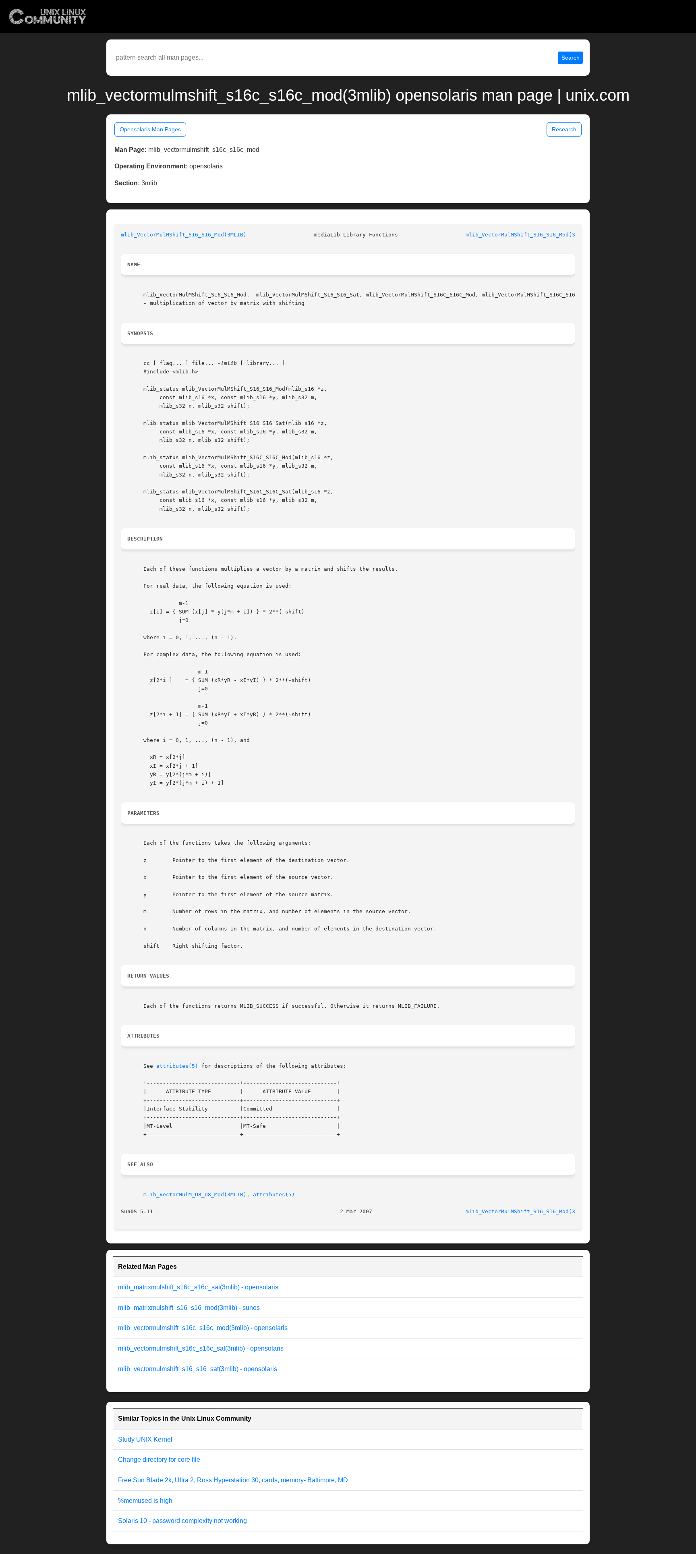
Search (570, 57)
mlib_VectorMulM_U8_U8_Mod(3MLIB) (194, 1194)
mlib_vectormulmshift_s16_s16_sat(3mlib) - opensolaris (197, 1368)
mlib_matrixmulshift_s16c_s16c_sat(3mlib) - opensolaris (198, 1287)
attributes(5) (177, 1066)
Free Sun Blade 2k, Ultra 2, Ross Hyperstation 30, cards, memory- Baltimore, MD (233, 1480)
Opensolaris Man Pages (150, 129)
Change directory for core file (159, 1459)
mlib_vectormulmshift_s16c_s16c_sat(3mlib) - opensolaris (201, 1348)
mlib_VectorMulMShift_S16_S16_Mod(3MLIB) (183, 235)
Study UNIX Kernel (145, 1439)
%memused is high (145, 1500)
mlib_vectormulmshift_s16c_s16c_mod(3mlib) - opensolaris (203, 1327)
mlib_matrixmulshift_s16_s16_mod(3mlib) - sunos (189, 1307)
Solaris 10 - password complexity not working (182, 1520)
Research (564, 129)
